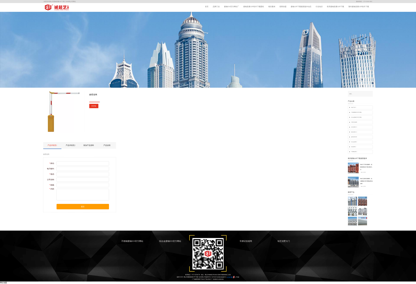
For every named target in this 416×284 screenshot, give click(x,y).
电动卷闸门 (353, 146)
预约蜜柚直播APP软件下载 (358, 6)
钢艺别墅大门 (354, 132)
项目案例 (271, 6)
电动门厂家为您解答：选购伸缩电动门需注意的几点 (366, 167)
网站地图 (3, 283)
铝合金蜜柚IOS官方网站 (356, 117)
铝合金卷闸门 (354, 141)
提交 (82, 206)
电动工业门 (353, 107)
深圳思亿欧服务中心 (222, 277)
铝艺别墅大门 (354, 127)
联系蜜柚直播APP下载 (335, 6)
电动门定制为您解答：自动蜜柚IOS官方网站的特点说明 (366, 181)
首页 (206, 6)
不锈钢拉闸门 (354, 151)
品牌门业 (216, 6)
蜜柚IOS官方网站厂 (231, 6)
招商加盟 (283, 6)
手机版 (237, 277)
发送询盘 (93, 106)
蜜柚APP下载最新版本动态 (301, 6)
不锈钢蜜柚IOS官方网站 (356, 112)
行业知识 (319, 6)
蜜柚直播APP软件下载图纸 (253, 6)
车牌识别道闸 (354, 122)
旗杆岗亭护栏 (354, 136)
